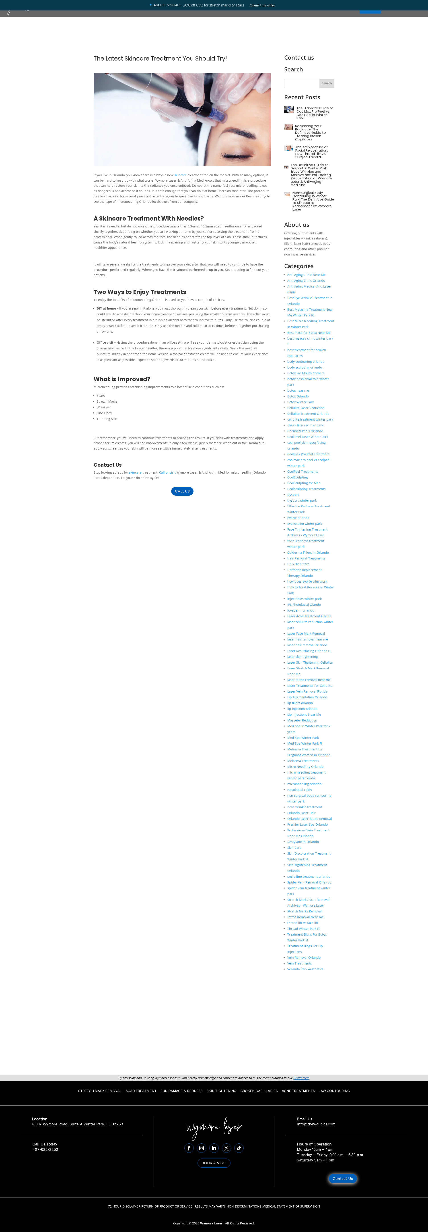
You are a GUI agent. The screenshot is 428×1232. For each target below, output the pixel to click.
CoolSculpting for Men (304, 483)
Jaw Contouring (334, 1091)
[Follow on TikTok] (239, 1148)
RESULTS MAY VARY (209, 1206)
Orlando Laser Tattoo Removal (309, 819)
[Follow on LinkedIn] (214, 1148)
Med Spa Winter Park (303, 738)
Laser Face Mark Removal (306, 633)
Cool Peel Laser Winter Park (307, 437)
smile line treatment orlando (308, 876)
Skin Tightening (221, 1091)
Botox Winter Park (300, 402)
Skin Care (294, 847)
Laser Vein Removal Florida (307, 691)
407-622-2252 (45, 1149)
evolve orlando (298, 518)
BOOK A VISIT (214, 1163)
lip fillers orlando (300, 703)
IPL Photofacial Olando (304, 604)
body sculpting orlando (304, 367)
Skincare (112, 219)
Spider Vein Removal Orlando (309, 882)
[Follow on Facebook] (189, 1148)
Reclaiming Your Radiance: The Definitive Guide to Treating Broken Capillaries (310, 133)
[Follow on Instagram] (201, 1148)
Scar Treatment (141, 1091)
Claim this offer (262, 5)
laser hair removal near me (307, 639)
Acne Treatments (298, 1091)
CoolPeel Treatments (302, 471)
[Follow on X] (226, 1148)
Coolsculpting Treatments (306, 489)
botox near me (298, 390)
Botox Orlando (298, 396)
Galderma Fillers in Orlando (308, 552)
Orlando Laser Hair (301, 813)
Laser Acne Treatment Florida (309, 616)
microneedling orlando (304, 784)
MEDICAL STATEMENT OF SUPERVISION (291, 1206)
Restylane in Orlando (303, 842)
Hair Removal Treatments (306, 558)
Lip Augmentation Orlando (307, 697)
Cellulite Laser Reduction (306, 408)
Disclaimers (301, 1078)
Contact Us (343, 1178)
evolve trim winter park (304, 523)
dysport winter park (302, 500)
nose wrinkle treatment (304, 807)
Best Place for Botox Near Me (309, 332)
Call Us (182, 491)
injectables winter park (304, 599)
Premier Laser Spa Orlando (307, 824)
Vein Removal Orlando (304, 957)
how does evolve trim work (307, 581)
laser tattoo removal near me (309, 680)
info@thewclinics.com (316, 1124)
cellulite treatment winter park (310, 419)
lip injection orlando (302, 709)
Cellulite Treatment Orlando (308, 413)
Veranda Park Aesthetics (305, 969)
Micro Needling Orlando (305, 766)
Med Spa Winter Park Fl (304, 743)
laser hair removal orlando (307, 645)
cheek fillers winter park (305, 425)
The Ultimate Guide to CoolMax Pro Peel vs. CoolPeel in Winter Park (314, 113)
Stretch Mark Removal (100, 1091)
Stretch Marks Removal (304, 911)
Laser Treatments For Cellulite (309, 685)
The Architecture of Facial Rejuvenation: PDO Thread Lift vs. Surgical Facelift (311, 152)
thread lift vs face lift (302, 923)
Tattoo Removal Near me (305, 917)
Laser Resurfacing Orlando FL (309, 651)
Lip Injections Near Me (304, 714)
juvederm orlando (300, 610)
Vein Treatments (299, 963)
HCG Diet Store (298, 564)
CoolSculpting (297, 477)
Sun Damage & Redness (181, 1091)
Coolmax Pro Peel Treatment (308, 454)
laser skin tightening (302, 656)
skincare (180, 175)
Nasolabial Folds (299, 790)
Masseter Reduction (302, 720)
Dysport (293, 494)
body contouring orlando (305, 361)
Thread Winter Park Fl (303, 928)
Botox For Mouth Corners (306, 373)
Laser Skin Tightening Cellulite (310, 662)
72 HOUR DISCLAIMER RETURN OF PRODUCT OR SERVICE (150, 1206)
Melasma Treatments (303, 761)
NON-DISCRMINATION (243, 1206)
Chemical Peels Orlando (305, 431)
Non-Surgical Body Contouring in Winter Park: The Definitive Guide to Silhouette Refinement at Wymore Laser (313, 201)
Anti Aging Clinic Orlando (306, 280)
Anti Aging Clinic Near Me (306, 275)
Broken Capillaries (259, 1091)
